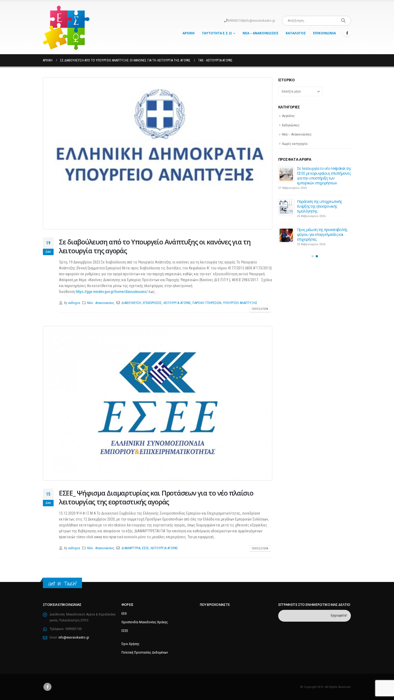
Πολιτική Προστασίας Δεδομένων (144, 652)
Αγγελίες (288, 116)
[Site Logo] (66, 28)
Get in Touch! (62, 583)
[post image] (158, 153)
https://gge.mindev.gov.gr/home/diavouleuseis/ (112, 291)
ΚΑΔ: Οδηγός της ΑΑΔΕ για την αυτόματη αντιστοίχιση (321, 199)
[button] (312, 247)
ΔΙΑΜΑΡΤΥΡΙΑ (130, 548)
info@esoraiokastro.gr (259, 21)
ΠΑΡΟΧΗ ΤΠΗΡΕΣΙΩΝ (206, 303)
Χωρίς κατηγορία (294, 144)
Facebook (47, 687)
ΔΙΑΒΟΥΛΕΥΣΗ (131, 303)
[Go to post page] (286, 174)
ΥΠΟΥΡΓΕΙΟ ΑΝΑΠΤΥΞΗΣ (240, 303)
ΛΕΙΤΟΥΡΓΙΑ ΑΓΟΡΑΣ (177, 303)
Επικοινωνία (324, 33)
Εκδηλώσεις (291, 125)
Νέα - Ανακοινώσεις (100, 303)
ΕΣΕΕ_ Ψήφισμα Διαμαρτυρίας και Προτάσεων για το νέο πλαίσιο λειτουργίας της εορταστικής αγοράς (156, 497)
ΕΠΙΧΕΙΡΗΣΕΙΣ (152, 303)
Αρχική (189, 33)
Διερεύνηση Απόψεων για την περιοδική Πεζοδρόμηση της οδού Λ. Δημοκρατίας (320, 173)
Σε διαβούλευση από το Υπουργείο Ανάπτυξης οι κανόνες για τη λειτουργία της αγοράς (155, 246)
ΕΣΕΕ (145, 548)
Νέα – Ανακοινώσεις (260, 33)
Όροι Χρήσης (130, 644)
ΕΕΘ (124, 613)
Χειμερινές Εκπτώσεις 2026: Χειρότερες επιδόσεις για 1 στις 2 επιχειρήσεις (322, 225)
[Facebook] (347, 33)
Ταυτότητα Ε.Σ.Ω (217, 33)
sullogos (74, 303)
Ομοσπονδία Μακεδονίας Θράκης (144, 622)
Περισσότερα (260, 308)
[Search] (343, 20)
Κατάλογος (296, 33)
